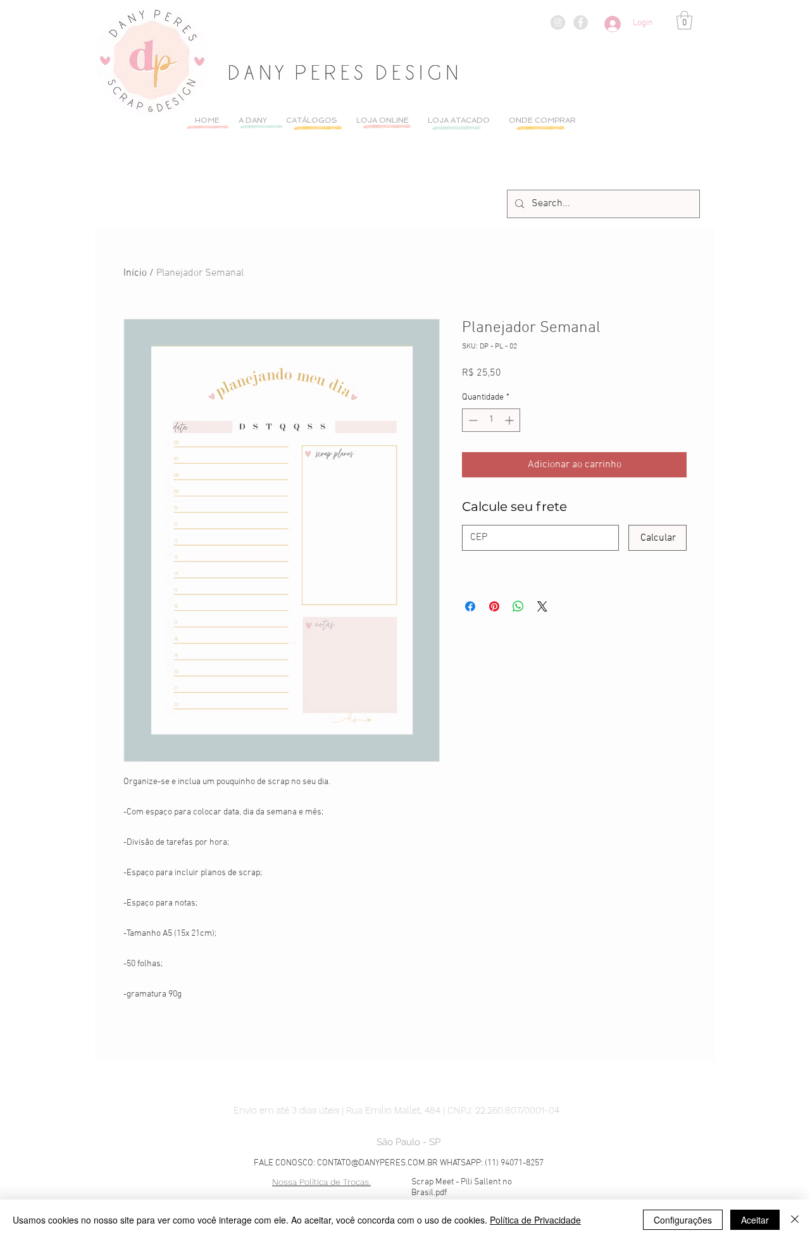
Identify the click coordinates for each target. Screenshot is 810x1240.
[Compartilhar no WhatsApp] (518, 606)
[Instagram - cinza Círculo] (558, 22)
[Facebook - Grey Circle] (580, 22)
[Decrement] (472, 420)
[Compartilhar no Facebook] (470, 606)
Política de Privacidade (535, 1219)
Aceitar (755, 1219)
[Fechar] (794, 1220)
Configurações (683, 1219)
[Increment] (510, 420)
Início (135, 273)
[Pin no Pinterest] (494, 606)
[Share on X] (542, 606)
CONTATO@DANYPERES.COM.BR (377, 1163)
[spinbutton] (491, 420)
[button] (684, 20)
